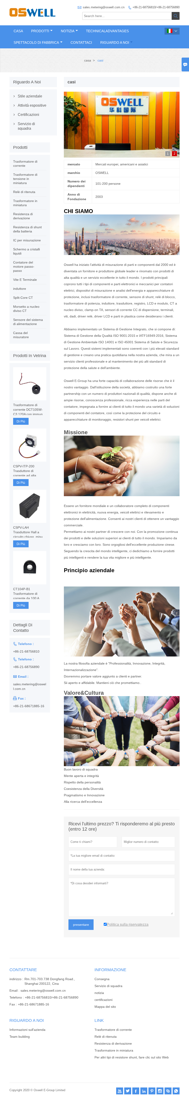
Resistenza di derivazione (113, 1043)
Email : (14, 990)
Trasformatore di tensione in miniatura (25, 179)
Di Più (21, 421)
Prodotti (40, 31)
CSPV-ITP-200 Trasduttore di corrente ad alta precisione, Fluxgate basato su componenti (29, 471)
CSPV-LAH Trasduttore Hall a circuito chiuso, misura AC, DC (29, 532)
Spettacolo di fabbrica (36, 42)
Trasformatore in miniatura (113, 1050)
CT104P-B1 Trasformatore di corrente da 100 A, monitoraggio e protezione (26, 594)
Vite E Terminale (25, 279)
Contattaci (81, 42)
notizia (99, 993)
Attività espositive (32, 105)
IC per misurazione (27, 240)
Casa (18, 31)
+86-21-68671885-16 (28, 706)
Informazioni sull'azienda (27, 1030)
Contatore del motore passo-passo (23, 267)
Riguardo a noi (114, 42)
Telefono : (16, 997)
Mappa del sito (105, 1006)
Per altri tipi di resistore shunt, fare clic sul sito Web (131, 1057)
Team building (19, 1036)
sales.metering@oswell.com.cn (103, 7)
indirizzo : (16, 979)
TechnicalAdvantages (107, 31)
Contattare (23, 969)
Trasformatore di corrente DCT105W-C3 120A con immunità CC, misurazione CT (29, 409)
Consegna (101, 979)
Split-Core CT (23, 297)
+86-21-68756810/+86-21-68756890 (156, 7)
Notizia (67, 31)
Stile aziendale (30, 96)
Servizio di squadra (26, 126)
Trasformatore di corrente (113, 1030)
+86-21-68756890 (26, 667)
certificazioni (103, 1000)
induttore (19, 288)
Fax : (13, 1004)
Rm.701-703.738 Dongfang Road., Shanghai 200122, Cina (49, 981)
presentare (81, 924)
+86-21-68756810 (26, 651)
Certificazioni (28, 115)
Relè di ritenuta (24, 192)
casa (87, 60)
